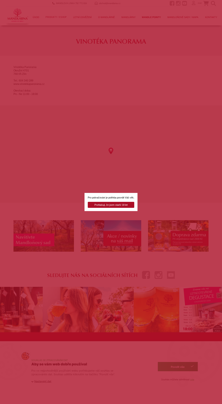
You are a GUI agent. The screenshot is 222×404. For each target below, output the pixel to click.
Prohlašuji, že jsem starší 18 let (111, 204)
